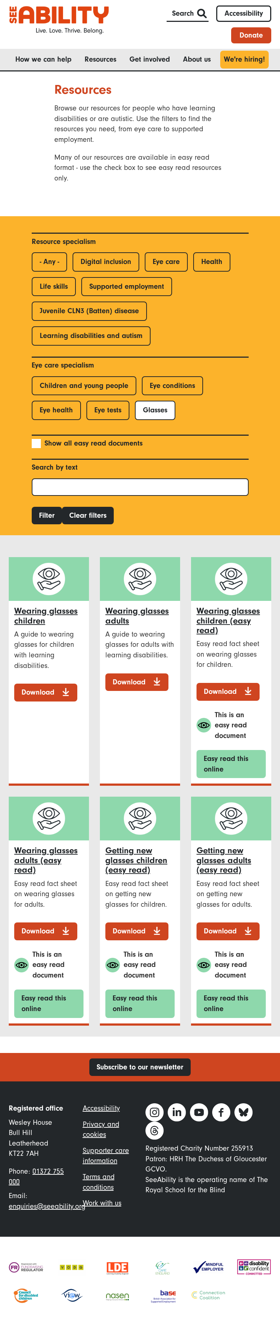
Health (211, 261)
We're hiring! (244, 59)
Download (38, 692)
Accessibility (244, 13)
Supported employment (126, 286)
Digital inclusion (106, 261)
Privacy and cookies (101, 1129)
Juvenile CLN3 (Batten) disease (89, 311)
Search (183, 13)
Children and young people (84, 385)
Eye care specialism (63, 365)
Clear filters (87, 515)
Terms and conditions (98, 1182)
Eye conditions (172, 385)
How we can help (43, 59)
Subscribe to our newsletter (140, 1067)
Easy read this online (226, 763)
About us (197, 59)
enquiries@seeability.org (47, 1206)
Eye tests (107, 410)
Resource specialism (64, 241)
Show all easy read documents (93, 443)
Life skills (54, 286)
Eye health (56, 410)
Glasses (155, 410)
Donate (251, 35)
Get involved (149, 59)
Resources (100, 59)
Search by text (55, 467)
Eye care (166, 261)
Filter (47, 515)
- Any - (49, 261)
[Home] (59, 19)
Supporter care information (106, 1155)
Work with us (102, 1203)
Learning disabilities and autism (91, 335)
